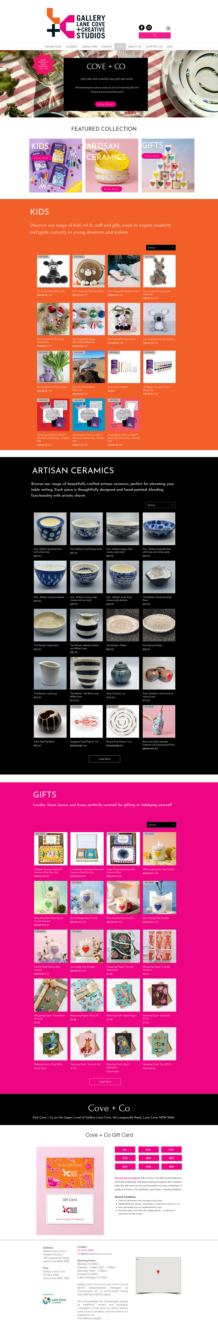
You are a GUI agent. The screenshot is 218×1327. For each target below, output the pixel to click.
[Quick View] (124, 271)
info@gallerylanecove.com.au (94, 1253)
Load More (104, 758)
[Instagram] (149, 27)
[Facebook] (142, 27)
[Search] (155, 35)
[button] (168, 27)
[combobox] (161, 248)
